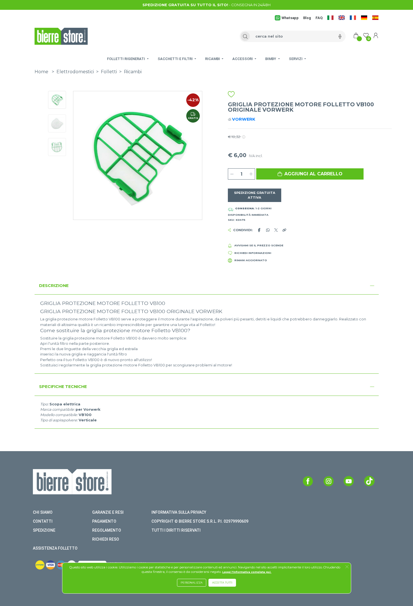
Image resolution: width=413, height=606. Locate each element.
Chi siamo (43, 512)
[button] (310, 174)
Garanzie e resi (108, 512)
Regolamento (106, 530)
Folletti (109, 71)
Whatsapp (290, 18)
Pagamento (104, 521)
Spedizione (44, 530)
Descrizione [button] (54, 285)
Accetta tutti (222, 582)
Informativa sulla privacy (178, 512)
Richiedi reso (105, 539)
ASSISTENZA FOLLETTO (55, 548)
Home (41, 71)
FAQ (319, 18)
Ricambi (133, 71)
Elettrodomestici (75, 71)
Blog (307, 18)
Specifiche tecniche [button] (63, 386)
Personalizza (192, 582)
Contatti (43, 521)
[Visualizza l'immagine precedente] (192, 155)
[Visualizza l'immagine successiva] (83, 155)
